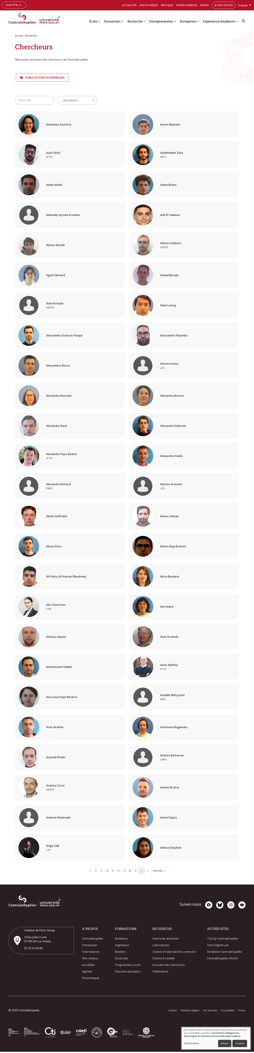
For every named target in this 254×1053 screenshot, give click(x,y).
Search (243, 22)
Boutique (167, 5)
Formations (112, 21)
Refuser (224, 1043)
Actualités (129, 5)
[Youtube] (242, 905)
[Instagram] (230, 905)
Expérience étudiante (219, 21)
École (93, 21)
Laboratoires (160, 945)
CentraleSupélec (92, 938)
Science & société (163, 958)
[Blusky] (219, 905)
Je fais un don (224, 5)
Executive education (127, 971)
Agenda (87, 971)
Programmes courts (128, 965)
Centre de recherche (165, 938)
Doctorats (121, 958)
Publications (160, 971)
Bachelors (121, 938)
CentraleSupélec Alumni (222, 958)
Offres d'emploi (186, 5)
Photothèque (149, 5)
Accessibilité (227, 1010)
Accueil (19, 35)
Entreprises (188, 21)
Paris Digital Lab (217, 945)
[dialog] (216, 1038)
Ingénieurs (122, 945)
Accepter (239, 1043)
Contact (172, 1010)
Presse (204, 5)
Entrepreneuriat (161, 21)
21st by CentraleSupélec (222, 938)
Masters (120, 952)
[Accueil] (35, 17)
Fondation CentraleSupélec (224, 952)
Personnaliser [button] (191, 1043)
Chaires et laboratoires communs (174, 952)
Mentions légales (190, 1010)
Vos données (210, 1010)
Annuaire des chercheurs (168, 965)
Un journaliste (13, 10)
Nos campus (90, 958)
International (90, 952)
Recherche (135, 21)
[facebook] (208, 905)
